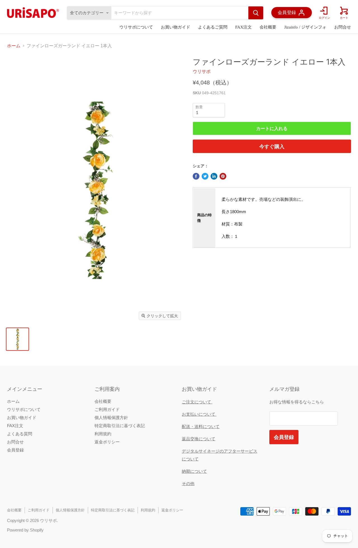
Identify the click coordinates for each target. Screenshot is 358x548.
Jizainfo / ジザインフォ (305, 27)
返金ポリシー (107, 441)
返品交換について (198, 438)
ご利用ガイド (107, 409)
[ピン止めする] (223, 176)
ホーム (13, 45)
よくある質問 (19, 433)
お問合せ (342, 27)
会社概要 (268, 27)
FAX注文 (243, 27)
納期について (194, 471)
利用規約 (103, 433)
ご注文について (197, 401)
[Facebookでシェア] (196, 176)
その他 (188, 483)
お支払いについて (199, 414)
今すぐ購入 (271, 146)
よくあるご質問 (212, 27)
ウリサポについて (136, 27)
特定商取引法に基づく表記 (120, 425)
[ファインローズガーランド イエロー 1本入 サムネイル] (17, 339)
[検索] (255, 12)
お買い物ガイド (175, 27)
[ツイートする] (205, 176)
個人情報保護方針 (111, 417)
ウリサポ (202, 71)
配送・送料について (201, 426)
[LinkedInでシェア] (214, 176)
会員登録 (15, 450)
